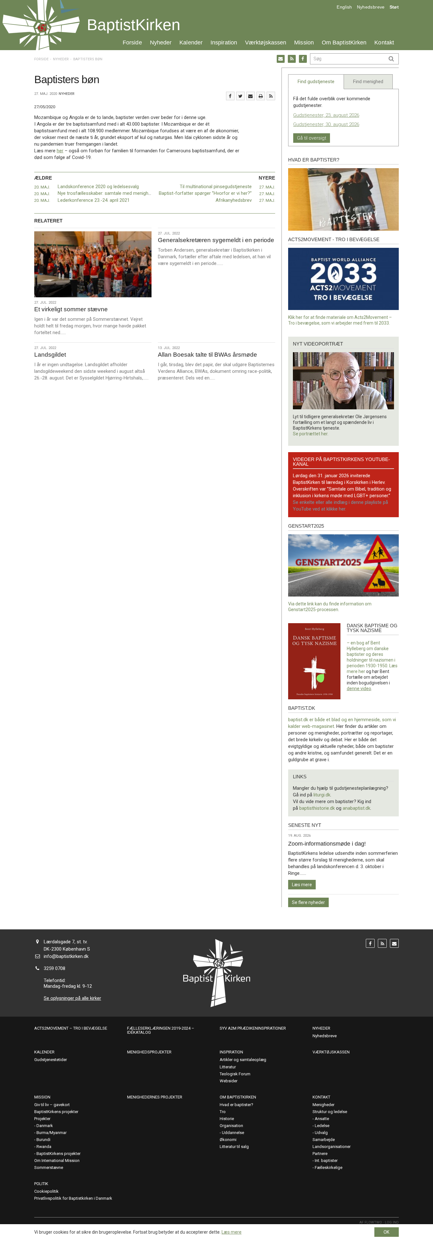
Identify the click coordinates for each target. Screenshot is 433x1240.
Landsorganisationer (332, 1146)
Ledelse (322, 1125)
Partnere (320, 1153)
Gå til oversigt (311, 138)
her (60, 151)
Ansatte (322, 1118)
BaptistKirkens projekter (56, 1111)
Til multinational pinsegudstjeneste (216, 186)
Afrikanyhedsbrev (234, 200)
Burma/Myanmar (51, 1132)
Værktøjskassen (265, 42)
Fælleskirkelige (328, 1167)
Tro (223, 1111)
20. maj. (42, 187)
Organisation (231, 1125)
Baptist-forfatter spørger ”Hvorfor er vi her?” (205, 193)
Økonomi (228, 1139)
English (344, 7)
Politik (41, 1183)
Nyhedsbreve (371, 7)
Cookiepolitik (46, 1191)
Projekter (42, 1118)
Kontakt (384, 42)
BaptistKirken (133, 25)
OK (386, 1232)
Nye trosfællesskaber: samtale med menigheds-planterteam (120, 193)
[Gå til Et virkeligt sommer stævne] (93, 264)
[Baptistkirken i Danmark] (41, 25)
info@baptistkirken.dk (66, 956)
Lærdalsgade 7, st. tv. (65, 942)
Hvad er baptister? (313, 159)
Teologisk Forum (235, 1074)
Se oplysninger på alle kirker (72, 998)
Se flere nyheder (308, 902)
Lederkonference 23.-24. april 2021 (94, 200)
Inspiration (223, 42)
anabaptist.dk (356, 808)
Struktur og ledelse (330, 1111)
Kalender (191, 42)
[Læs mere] (271, 96)
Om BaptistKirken (344, 42)
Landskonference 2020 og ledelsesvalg (98, 186)
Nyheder (161, 42)
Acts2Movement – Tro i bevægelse (70, 1028)
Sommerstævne (48, 1167)
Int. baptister (326, 1160)
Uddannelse (233, 1132)
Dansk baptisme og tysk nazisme (372, 628)
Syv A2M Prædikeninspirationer (253, 1028)
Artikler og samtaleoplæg (243, 1059)
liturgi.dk (321, 795)
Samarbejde (324, 1139)
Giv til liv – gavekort (52, 1104)
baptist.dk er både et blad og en (321, 719)
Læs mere (302, 884)
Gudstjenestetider (50, 1059)
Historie (227, 1118)
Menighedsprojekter (149, 1052)
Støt (394, 7)
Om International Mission (57, 1160)
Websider (228, 1080)
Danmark (44, 1125)
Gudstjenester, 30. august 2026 (326, 124)
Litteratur (228, 1067)
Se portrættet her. (310, 433)
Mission (304, 42)
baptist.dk (301, 708)
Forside (132, 42)
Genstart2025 (306, 526)
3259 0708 (54, 968)
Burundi (43, 1139)
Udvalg (321, 1132)
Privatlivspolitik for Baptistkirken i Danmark (73, 1198)
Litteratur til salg (234, 1146)
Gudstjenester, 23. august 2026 (326, 115)
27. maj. (267, 187)
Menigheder (323, 1104)
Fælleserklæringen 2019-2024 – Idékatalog (160, 1030)
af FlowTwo (370, 1222)
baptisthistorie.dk (317, 808)
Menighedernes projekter (154, 1097)
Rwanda (43, 1146)
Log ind (392, 1222)
